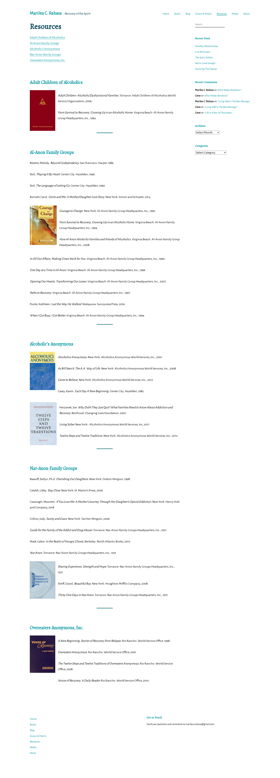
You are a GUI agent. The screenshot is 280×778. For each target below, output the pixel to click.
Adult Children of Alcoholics (47, 37)
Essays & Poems (203, 13)
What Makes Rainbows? (229, 90)
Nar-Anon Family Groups (45, 54)
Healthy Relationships (206, 46)
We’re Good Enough (205, 63)
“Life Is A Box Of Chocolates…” (218, 112)
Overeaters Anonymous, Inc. (47, 60)
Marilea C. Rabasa (46, 13)
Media (235, 13)
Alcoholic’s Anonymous (45, 48)
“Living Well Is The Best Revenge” (233, 101)
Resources (222, 13)
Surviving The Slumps (206, 69)
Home (166, 13)
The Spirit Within (204, 57)
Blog (188, 13)
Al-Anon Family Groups (44, 43)
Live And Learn (202, 52)
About (246, 13)
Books (177, 13)
